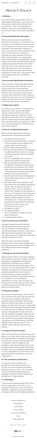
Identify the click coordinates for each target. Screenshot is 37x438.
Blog (18, 416)
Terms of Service (18, 419)
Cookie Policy (18, 406)
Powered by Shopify (18, 436)
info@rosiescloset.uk (27, 392)
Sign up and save (18, 425)
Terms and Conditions (18, 413)
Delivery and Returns (18, 400)
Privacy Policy (18, 410)
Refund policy (18, 403)
